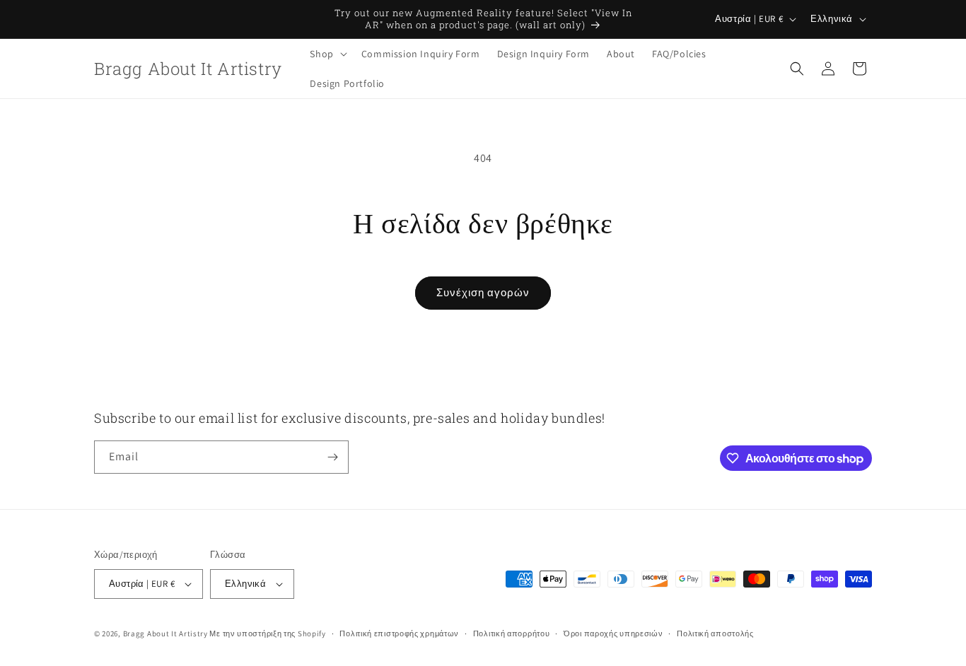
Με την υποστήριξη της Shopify (267, 633)
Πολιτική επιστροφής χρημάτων (399, 633)
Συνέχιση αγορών (483, 292)
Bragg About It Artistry (165, 633)
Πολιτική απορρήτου (511, 633)
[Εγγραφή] (332, 457)
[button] (326, 54)
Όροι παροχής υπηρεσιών (613, 633)
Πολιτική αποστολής (715, 633)
